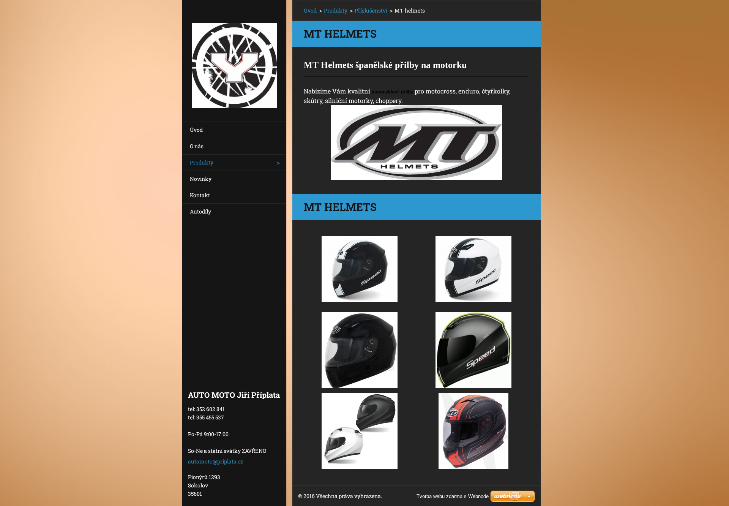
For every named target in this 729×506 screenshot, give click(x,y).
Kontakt (200, 195)
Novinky (200, 178)
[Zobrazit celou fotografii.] (360, 269)
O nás (197, 146)
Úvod (196, 129)
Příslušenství (371, 10)
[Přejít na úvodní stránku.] (234, 56)
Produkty (201, 162)
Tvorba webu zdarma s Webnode (453, 496)
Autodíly (200, 211)
